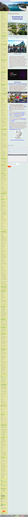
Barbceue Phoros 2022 (3, 454)
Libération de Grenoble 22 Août (3, 389)
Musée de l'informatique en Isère (4, 405)
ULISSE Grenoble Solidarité (3, 242)
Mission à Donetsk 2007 (3, 78)
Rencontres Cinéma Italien (3, 263)
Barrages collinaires (3, 158)
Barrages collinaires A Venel (4, 159)
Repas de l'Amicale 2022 (3, 455)
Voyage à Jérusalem (3, 369)
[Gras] (8, 154)
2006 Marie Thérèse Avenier (4, 340)
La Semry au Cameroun (3, 112)
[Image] (17, 154)
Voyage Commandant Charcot (3, 449)
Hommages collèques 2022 (3, 324)
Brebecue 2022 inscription (3, 453)
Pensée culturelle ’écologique (2, 235)
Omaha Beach (3, 458)
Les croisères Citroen (3, 366)
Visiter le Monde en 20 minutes (3, 354)
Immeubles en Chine (3, 317)
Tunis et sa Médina (3, 89)
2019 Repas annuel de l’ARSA (3, 415)
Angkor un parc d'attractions (2, 296)
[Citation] (12, 154)
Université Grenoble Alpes (3, 66)
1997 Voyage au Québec (3, 350)
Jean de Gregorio (2, 245)
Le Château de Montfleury (3, 460)
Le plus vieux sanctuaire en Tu (3, 302)
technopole (17, 115)
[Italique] (9, 154)
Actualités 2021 (2, 199)
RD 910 (15, 119)
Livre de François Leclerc (3, 212)
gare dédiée (12, 120)
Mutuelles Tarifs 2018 (3, 37)
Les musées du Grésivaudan (4, 429)
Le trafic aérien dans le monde (3, 459)
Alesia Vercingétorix (3, 433)
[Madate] (9, 515)
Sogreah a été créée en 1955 (3, 28)
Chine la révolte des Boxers (3, 465)
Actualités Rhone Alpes (3, 231)
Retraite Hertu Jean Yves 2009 (3, 339)
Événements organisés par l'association (3, 486)
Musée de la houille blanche (3, 191)
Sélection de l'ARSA (3, 439)
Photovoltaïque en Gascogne (3, 208)
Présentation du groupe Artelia (3, 47)
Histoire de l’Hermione (3, 382)
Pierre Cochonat (2, 178)
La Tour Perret (2, 236)
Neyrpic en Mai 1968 (3, 402)
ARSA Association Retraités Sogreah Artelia (5, 0)
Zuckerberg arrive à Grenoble (3, 204)
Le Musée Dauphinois (3, 68)
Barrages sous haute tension (3, 148)
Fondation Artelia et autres (4, 59)
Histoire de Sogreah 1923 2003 (3, 45)
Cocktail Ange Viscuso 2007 (3, 337)
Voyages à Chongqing (3, 307)
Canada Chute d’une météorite (3, 222)
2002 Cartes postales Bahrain (3, 103)
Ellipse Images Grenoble (3, 24)
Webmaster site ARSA (3, 488)
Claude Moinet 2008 (3, 341)
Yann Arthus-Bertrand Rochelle (3, 80)
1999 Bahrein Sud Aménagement (3, 100)
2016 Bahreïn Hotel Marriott (3, 481)
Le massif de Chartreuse (3, 276)
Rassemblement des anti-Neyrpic (3, 241)
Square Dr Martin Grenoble (3, 281)
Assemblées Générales (3, 485)
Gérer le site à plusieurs (3, 490)
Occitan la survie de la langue (3, 226)
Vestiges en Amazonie (3, 300)
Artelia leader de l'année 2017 (3, 50)
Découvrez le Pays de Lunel (3, 361)
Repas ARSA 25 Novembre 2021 (3, 421)
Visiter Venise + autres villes (3, 362)
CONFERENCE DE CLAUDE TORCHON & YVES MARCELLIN (3, 16)
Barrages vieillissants (3, 144)
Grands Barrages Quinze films (3, 130)
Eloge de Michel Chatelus (3, 401)
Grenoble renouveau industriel (3, 183)
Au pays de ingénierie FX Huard (3, 52)
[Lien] (14, 154)
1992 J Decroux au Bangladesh (3, 75)
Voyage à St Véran (3, 368)
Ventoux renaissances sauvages (3, 359)
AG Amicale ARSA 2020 (3, 328)
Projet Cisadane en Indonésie (3, 113)
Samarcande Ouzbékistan (3, 229)
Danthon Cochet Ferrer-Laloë (3, 344)
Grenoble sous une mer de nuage (3, 450)
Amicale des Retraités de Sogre (3, 447)
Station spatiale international (2, 217)
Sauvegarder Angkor (3, 290)
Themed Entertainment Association (15, 129)
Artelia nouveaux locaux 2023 (3, 56)
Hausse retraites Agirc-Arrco (3, 39)
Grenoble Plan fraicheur (3, 250)
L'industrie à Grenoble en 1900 (3, 182)
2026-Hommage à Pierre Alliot (3, 322)
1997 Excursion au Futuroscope (3, 351)
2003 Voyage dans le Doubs (4, 352)
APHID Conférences (3, 377)
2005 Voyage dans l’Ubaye (3, 353)
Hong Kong (2, 79)
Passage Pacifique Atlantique (3, 225)
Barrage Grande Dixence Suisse (3, 141)
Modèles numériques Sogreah (3, 57)
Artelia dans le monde (3, 169)
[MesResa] (14, 515)
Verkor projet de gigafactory (2, 200)
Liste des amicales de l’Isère (4, 391)
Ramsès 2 (2, 69)
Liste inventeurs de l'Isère (3, 174)
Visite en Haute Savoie (3, 467)
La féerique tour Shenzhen (3, 314)
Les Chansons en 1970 (3, 381)
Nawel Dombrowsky (3, 246)
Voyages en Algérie (3, 85)
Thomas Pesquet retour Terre (3, 223)
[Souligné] (10, 154)
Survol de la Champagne (3, 473)
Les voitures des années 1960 (3, 461)
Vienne (22, 112)
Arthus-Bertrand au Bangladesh (3, 76)
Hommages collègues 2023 (3, 325)
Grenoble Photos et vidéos (3, 424)
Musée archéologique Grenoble (3, 251)
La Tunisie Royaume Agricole (3, 86)
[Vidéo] (18, 154)
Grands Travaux (2, 98)
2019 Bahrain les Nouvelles (3, 104)
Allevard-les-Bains (3, 260)
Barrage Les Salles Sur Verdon (3, 150)
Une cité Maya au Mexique (3, 301)
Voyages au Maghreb (3, 84)
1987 (11, 126)
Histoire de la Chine (3, 306)
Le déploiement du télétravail (3, 399)
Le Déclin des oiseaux (3, 254)
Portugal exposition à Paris (3, 367)
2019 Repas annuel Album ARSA (3, 417)
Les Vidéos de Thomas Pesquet (3, 215)
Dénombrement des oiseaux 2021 (3, 267)
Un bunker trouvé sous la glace (3, 264)
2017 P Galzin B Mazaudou (3, 345)
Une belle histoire (3, 478)
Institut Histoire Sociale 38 (3, 387)
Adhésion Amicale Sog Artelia (3, 14)
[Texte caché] (15, 154)
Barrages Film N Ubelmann (3, 134)
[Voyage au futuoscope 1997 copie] (17, 46)
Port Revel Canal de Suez (3, 213)
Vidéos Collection (3, 457)
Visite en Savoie (2, 468)
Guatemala (2, 446)
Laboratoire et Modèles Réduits (3, 195)
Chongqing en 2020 (3, 308)
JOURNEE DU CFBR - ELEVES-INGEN (3, 21)
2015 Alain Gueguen (3, 346)
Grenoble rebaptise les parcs (3, 271)
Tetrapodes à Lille (3, 194)
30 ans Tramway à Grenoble (4, 237)
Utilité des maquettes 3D (3, 168)
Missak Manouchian (3, 396)
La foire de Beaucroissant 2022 (3, 280)
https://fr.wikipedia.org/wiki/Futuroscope (17, 140)
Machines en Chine (3, 316)
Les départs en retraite (3, 333)
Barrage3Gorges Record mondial (3, 142)
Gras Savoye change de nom (3, 42)
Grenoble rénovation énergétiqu (3, 253)
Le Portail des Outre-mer (3, 390)
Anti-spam (9, 162)
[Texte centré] (13, 154)
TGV (24, 119)
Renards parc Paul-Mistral (3, 444)
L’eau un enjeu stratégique (3, 49)
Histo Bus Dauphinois (3, 435)
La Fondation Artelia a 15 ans (3, 63)
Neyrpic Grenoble (3, 26)
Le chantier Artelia (3, 25)
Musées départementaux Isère (3, 395)
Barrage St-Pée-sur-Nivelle (3, 146)
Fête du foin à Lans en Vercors (3, 360)
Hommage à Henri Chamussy (3, 189)
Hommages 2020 (3, 320)
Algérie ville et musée (3, 90)
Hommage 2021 (3, 321)
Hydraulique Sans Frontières (4, 147)
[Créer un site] (3, 515)
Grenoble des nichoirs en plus (3, 249)
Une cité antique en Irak (3, 303)
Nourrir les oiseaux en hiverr (3, 266)
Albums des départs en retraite (3, 335)
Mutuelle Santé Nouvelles (3, 35)
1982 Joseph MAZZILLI (3, 336)
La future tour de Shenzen (3, 313)
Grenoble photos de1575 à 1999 (3, 420)
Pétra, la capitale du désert (3, 91)
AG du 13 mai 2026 (3, 13)
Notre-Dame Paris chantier (3, 121)
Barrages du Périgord (3, 154)
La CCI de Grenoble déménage (3, 247)
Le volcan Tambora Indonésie (3, 228)
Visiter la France (2, 443)
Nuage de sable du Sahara (3, 445)
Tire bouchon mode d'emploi (3, 472)
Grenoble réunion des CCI (3, 219)
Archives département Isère (4, 385)
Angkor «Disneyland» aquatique (3, 294)
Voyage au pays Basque (3, 357)
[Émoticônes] (19, 154)
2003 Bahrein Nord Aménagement (3, 101)
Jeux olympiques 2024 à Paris (3, 220)
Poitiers (22, 114)
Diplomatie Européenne (3, 171)
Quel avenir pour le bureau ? (3, 397)
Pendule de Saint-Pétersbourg (3, 477)
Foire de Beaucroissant (3, 273)
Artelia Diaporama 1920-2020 (3, 20)
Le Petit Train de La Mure (3, 274)
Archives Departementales (3, 384)
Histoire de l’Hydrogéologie (4, 93)
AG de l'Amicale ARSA (3, 327)
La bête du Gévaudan (3, 434)
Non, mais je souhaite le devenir (4, 509)
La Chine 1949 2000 (3, 310)
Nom (8, 146)
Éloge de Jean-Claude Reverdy (3, 400)
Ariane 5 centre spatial (3, 190)
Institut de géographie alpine (3, 95)
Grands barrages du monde (4, 129)
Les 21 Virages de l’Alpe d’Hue (3, 428)
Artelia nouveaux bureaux (3, 53)
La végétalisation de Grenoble (3, 243)
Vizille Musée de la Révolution (3, 259)
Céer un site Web (2, 412)
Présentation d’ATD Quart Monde (3, 64)
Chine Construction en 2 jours (3, 117)
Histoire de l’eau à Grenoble (3, 48)
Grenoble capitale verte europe (3, 269)
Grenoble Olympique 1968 (3, 27)
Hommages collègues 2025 (3, 323)
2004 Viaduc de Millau (3, 107)
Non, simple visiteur (3, 507)
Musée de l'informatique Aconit (3, 407)
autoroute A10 (22, 118)
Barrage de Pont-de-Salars (3, 145)
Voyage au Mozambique (3, 374)
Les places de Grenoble (3, 275)
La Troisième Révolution (3, 466)
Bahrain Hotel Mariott (3, 105)
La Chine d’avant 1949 (3, 309)
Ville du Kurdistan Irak (3, 304)
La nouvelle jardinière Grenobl (3, 261)
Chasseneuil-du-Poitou (17, 113)
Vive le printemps (3, 437)
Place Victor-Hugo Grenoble (4, 232)
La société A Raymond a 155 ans (4, 185)
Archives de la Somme (3, 386)
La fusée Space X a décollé (3, 214)
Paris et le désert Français (3, 211)
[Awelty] (20, 515)
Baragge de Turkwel (3, 155)
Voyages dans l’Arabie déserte (3, 111)
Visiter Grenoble (2, 238)
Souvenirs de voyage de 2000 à (3, 82)
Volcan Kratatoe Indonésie (3, 372)
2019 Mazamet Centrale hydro (3, 106)
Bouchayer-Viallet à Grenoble (3, 186)
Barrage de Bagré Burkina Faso (3, 137)
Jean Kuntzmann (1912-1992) (3, 410)
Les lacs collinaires (3, 160)
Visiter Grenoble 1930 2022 (3, 452)
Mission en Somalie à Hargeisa (3, 73)
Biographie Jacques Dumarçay (3, 293)
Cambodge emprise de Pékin (3, 298)
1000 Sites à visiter (3, 438)
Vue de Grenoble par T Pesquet (3, 218)
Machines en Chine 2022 (3, 315)
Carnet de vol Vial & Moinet (3, 342)
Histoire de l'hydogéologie (3, 94)
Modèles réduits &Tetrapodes (2, 197)
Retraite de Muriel (3, 347)
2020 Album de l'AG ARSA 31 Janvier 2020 (4, 418)
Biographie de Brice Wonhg (3, 179)
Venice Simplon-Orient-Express (3, 363)
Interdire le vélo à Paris (3, 209)
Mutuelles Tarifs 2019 (3, 38)
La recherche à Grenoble (3, 262)
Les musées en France (3, 70)
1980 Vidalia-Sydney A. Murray (3, 132)
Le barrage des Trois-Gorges (3, 136)
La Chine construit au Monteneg (3, 127)
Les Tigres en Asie (3, 299)
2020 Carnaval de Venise (3, 482)
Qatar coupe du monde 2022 (3, 371)
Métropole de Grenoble (3, 270)
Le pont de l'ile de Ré (3, 122)
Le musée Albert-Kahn (3, 67)
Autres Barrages (2, 156)
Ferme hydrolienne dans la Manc (3, 123)
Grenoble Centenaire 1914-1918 (3, 392)
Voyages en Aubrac (3, 373)
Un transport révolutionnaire (2, 109)
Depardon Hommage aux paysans (3, 210)
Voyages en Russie (3, 365)
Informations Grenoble (3, 403)
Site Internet (9, 151)
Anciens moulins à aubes (3, 286)
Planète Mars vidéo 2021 (3, 202)
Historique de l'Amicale (3, 29)
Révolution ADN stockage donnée (3, 180)
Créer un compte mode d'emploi (3, 492)
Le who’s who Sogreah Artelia (3, 30)
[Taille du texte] (11, 154)
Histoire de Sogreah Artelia (4, 44)
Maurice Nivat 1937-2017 (3, 411)
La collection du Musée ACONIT (3, 408)
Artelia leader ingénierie (3, 170)
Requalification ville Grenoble (3, 233)
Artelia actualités (3, 164)
